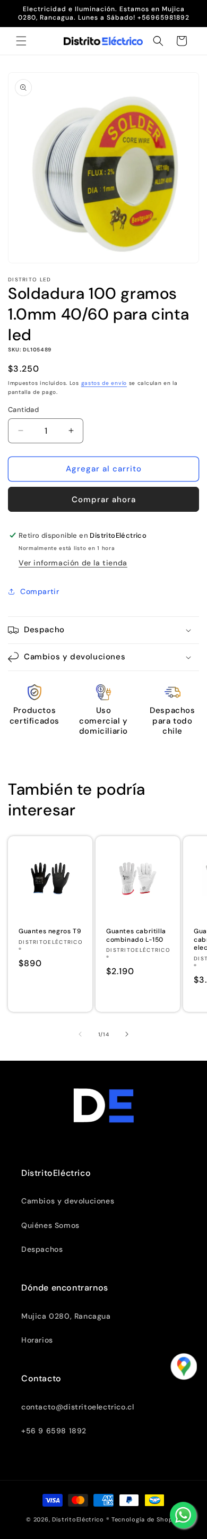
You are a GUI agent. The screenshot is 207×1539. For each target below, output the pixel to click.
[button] (21, 41)
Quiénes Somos (50, 1225)
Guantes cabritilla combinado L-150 (136, 935)
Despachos (42, 1249)
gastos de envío (104, 383)
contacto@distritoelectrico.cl (77, 1407)
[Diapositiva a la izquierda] (80, 1034)
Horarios (37, 1340)
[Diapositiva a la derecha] (127, 1034)
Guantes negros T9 (50, 931)
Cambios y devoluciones (67, 1201)
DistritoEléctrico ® (80, 1519)
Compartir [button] (39, 591)
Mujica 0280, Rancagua (66, 1316)
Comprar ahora (104, 499)
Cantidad (23, 409)
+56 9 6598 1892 (54, 1430)
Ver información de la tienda (73, 563)
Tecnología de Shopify (146, 1519)
